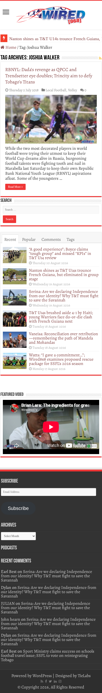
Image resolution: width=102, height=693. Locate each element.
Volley (72, 89)
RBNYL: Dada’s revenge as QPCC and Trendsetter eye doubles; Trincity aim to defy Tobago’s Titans (48, 75)
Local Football (56, 89)
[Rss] (42, 681)
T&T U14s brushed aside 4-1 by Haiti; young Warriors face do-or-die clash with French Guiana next (61, 317)
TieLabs (84, 675)
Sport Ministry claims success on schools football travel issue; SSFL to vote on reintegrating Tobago (47, 655)
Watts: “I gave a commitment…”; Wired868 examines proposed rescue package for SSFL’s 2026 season (61, 359)
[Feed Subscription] (100, 58)
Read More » (15, 187)
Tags (70, 239)
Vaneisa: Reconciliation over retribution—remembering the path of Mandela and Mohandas (63, 338)
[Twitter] (50, 681)
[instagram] (60, 681)
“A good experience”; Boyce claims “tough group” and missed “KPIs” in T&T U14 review (60, 253)
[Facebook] (46, 681)
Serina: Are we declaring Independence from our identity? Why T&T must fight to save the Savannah (63, 296)
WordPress (42, 675)
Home (10, 47)
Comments (51, 239)
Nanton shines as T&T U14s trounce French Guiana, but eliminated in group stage (64, 274)
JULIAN (8, 603)
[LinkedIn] (55, 681)
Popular (29, 239)
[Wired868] (51, 14)
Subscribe (18, 508)
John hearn (10, 619)
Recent (10, 239)
